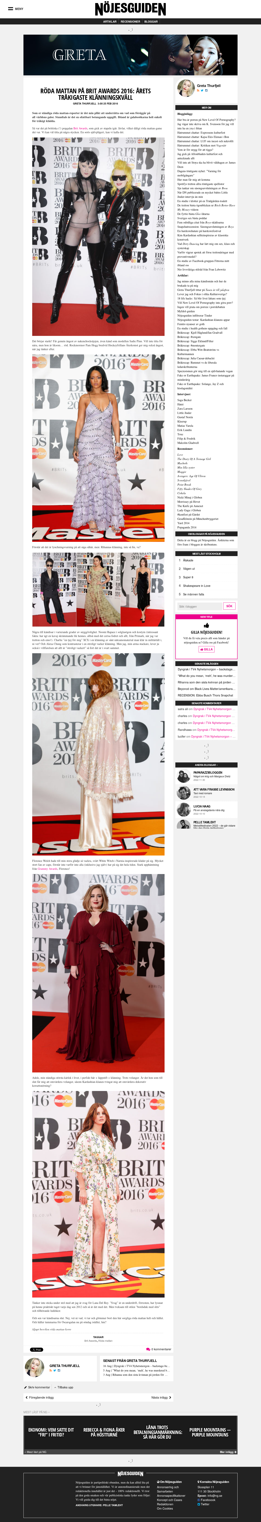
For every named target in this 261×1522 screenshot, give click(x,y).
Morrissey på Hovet (188, 502)
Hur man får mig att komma (193, 179)
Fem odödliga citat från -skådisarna (200, 222)
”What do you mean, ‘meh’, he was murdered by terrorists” (208, 676)
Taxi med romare (203, 793)
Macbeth (182, 463)
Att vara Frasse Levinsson (214, 789)
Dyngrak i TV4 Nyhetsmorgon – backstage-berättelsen (208, 669)
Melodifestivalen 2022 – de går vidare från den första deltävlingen (214, 826)
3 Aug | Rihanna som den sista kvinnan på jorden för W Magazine (136, 1375)
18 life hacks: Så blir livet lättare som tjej (201, 298)
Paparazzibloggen (208, 772)
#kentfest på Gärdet (188, 514)
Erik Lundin (184, 430)
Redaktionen (165, 1504)
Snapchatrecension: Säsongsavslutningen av (205, 227)
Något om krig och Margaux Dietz (212, 776)
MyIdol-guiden (186, 311)
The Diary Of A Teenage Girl (194, 459)
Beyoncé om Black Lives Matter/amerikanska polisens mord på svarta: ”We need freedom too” (208, 689)
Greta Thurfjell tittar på (203, 290)
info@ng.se (215, 1495)
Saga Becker (184, 400)
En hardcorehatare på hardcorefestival (199, 231)
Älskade (188, 560)
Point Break (184, 484)
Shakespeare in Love (196, 586)
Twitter (204, 1504)
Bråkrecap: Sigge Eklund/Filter (195, 341)
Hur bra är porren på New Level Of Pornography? (206, 120)
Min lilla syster (186, 467)
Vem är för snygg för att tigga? (195, 150)
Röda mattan (105, 1340)
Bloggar (151, 21)
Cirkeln (181, 493)
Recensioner (130, 21)
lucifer (182, 736)
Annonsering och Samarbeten (168, 1489)
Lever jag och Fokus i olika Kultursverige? (202, 294)
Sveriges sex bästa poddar (192, 218)
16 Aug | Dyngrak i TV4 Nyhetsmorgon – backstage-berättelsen (136, 1366)
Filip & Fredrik (186, 438)
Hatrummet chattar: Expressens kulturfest (201, 132)
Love (180, 454)
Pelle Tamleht (205, 822)
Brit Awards (80, 128)
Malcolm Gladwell (188, 443)
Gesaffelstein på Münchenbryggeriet (197, 519)
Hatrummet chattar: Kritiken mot (201, 145)
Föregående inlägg (41, 1397)
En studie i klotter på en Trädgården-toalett (202, 201)
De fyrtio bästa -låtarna (193, 214)
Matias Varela (185, 426)
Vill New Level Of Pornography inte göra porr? (205, 303)
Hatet (180, 404)
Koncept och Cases (169, 1500)
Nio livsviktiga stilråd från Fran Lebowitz (201, 269)
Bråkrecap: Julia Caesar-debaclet (196, 358)
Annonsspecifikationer (171, 1495)
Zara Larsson (184, 408)
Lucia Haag (202, 806)
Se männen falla (193, 594)
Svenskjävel (183, 480)
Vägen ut (189, 568)
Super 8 (188, 577)
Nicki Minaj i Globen (189, 497)
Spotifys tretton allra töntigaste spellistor (200, 184)
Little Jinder (184, 413)
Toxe (180, 434)
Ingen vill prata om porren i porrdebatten (201, 307)
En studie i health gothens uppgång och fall (202, 328)
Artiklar (109, 21)
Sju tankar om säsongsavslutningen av (202, 188)
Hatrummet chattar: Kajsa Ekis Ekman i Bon (203, 137)
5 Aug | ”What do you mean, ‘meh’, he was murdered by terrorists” (136, 1370)
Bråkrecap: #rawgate (189, 337)
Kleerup (182, 421)
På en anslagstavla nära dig (209, 810)
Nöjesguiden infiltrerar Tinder (194, 315)
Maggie (181, 472)
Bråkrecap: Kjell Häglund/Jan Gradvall (199, 332)
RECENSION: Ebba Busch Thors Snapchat (205, 695)
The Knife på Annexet (190, 506)
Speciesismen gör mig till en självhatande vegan (205, 371)
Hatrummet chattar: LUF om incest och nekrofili (205, 141)
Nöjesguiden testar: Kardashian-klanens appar (203, 320)
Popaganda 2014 (186, 527)
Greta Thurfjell (84, 103)
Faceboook (207, 1500)
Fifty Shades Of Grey (189, 489)
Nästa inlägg (160, 1397)
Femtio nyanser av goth (191, 324)
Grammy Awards (47, 869)
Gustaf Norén (185, 417)
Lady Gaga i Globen (189, 510)
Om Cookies (165, 1508)
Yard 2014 (183, 523)
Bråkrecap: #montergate (191, 345)
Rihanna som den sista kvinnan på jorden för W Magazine (208, 682)
